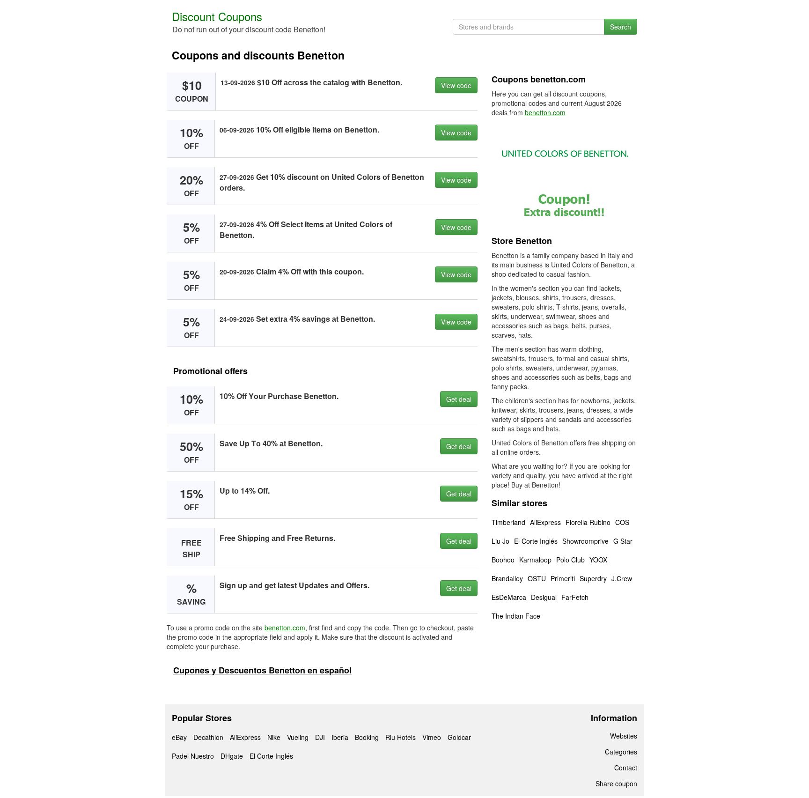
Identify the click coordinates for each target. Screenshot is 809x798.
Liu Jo (500, 541)
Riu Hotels (400, 737)
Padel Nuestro (193, 756)
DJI (320, 737)
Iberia (339, 737)
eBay (179, 737)
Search (620, 26)
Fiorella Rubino (588, 522)
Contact (625, 767)
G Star (622, 541)
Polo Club (570, 559)
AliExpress (545, 522)
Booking (367, 737)
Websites (623, 735)
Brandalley (507, 578)
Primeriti (563, 578)
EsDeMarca (509, 597)
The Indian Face (516, 616)
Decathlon (208, 737)
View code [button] (456, 85)
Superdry (593, 578)
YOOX (598, 559)
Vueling (298, 737)
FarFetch (574, 597)
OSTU (537, 578)
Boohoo (503, 559)
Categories (621, 751)
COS (622, 522)
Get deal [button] (458, 399)
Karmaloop (535, 559)
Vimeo (431, 737)
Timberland (508, 522)
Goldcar (459, 737)
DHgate (232, 756)
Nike (273, 737)
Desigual (544, 597)
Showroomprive (585, 541)
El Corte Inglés (536, 541)
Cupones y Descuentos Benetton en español (262, 670)
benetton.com (285, 627)
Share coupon (616, 783)
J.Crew (621, 578)
